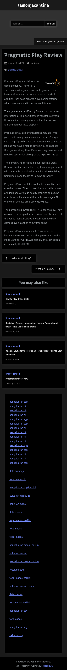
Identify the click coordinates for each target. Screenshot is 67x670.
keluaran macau (18, 553)
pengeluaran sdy (18, 627)
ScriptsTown (47, 666)
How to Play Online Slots (17, 299)
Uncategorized (15, 69)
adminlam (35, 62)
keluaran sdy (16, 635)
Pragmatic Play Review (16, 378)
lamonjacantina (33, 5)
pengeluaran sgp (18, 401)
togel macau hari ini (20, 577)
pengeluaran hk (17, 406)
